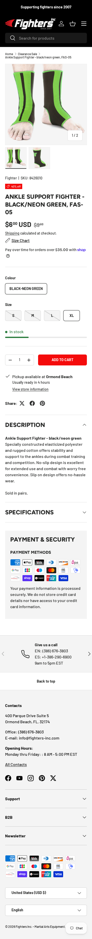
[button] (72, 23)
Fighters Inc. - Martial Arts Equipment (40, 926)
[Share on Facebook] (32, 403)
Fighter (11, 178)
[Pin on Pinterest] (42, 403)
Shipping (12, 233)
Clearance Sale (27, 53)
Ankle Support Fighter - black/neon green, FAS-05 (38, 57)
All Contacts (16, 764)
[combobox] (46, 38)
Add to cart (62, 360)
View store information (30, 389)
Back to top (46, 681)
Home (9, 53)
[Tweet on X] (22, 403)
